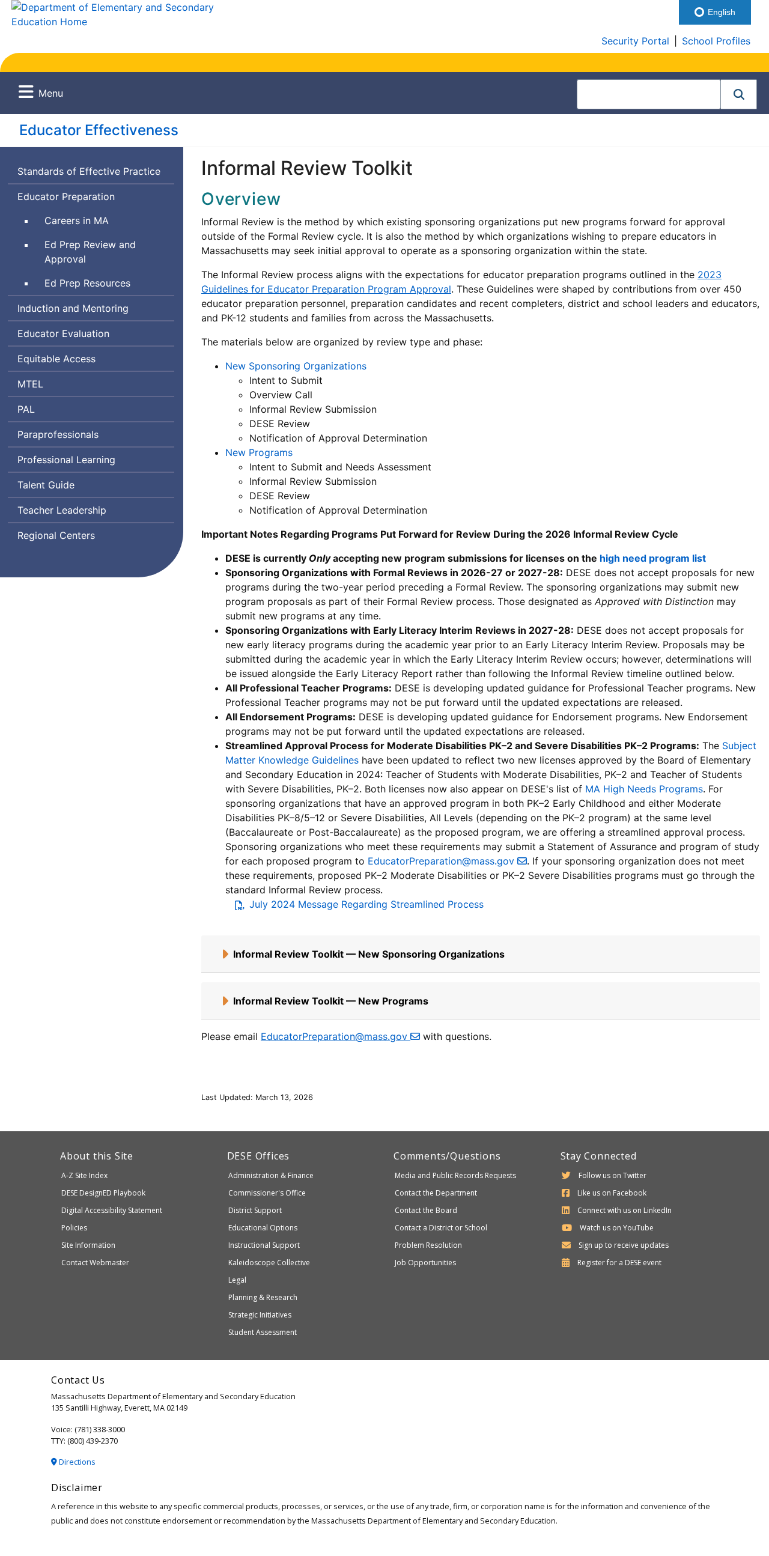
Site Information (88, 1245)
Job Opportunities (425, 1262)
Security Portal (635, 41)
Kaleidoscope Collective (269, 1262)
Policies (74, 1228)
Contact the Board (426, 1210)
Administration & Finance (271, 1175)
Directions (76, 1461)
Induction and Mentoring (73, 308)
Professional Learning (66, 460)
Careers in (101, 220)
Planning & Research (262, 1297)
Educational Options (262, 1228)
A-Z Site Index (84, 1175)
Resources (87, 285)
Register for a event (619, 1262)
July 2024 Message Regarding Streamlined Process (366, 904)
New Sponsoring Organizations (295, 366)
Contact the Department (436, 1193)
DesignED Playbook (103, 1193)
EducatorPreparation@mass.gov (442, 861)
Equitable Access (56, 359)
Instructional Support (264, 1245)
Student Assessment (262, 1332)
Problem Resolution (428, 1245)
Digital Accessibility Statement (111, 1210)
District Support (255, 1210)
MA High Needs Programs (644, 789)
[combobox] (648, 94)
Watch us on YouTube (617, 1228)
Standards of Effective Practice (88, 171)
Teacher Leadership (61, 510)
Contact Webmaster (95, 1262)
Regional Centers (56, 535)
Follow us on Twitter (612, 1175)
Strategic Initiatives (259, 1315)
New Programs (259, 452)
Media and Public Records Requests (455, 1175)
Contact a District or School (441, 1228)
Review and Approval (90, 251)
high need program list (653, 558)
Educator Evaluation (63, 333)
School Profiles (716, 41)
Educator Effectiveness (98, 130)
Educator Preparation (66, 196)
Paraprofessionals (58, 434)
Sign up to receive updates (624, 1245)
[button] (739, 94)
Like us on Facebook (611, 1193)
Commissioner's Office (267, 1193)
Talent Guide (45, 485)
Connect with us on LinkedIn (624, 1210)
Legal (237, 1280)
